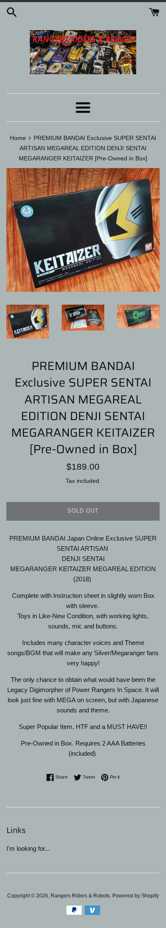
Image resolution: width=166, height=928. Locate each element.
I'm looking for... (28, 848)
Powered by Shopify (135, 896)
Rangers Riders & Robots (80, 896)
